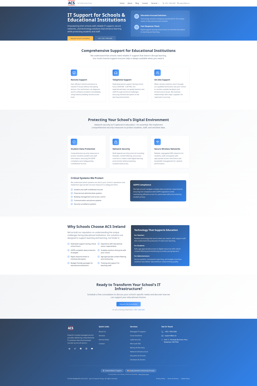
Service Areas (104, 340)
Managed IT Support (138, 331)
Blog (137, 3)
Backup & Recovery (137, 348)
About (130, 3)
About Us (102, 331)
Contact (145, 3)
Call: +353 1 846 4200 (105, 38)
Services (154, 3)
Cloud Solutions (136, 335)
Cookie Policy (185, 378)
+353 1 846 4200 (139, 310)
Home (122, 3)
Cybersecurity (135, 340)
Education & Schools (138, 356)
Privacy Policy (160, 378)
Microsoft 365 (135, 344)
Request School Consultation (80, 38)
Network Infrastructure (139, 352)
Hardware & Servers (137, 360)
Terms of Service (172, 378)
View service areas (143, 374)
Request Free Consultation (128, 304)
